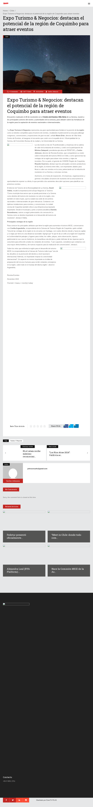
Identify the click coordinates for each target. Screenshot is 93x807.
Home (5, 11)
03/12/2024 (39, 92)
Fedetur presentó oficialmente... (16, 536)
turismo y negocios (16, 441)
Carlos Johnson (53, 92)
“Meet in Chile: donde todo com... (66, 536)
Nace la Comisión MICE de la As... (67, 570)
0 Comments (14, 92)
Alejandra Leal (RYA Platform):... (18, 570)
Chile (12, 11)
